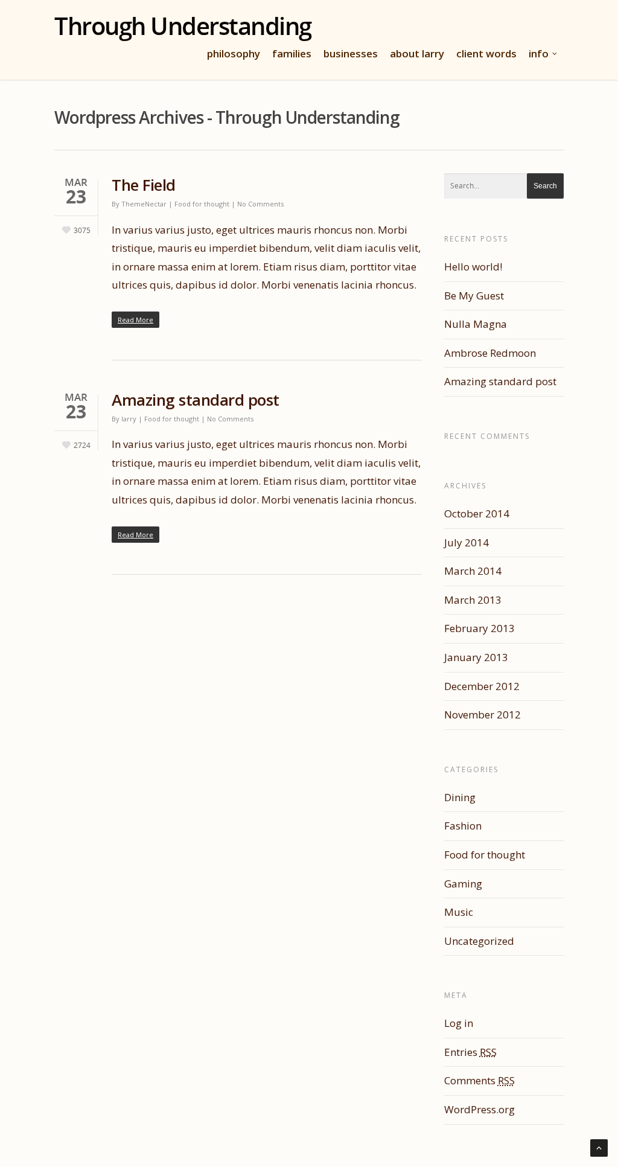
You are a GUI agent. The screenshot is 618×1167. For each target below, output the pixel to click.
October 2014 (476, 513)
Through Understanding (182, 26)
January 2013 (476, 657)
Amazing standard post (195, 400)
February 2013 (479, 628)
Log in (458, 1023)
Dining (460, 797)
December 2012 (482, 686)
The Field (144, 185)
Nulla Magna (475, 324)
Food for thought (201, 203)
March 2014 (473, 571)
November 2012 (482, 714)
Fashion (463, 826)
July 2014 (466, 542)
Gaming (463, 883)
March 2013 (473, 600)
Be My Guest (474, 295)
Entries (470, 1052)
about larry (417, 53)
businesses (350, 53)
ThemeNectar (144, 203)
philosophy (233, 53)
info (539, 53)
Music (458, 912)
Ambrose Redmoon (490, 353)
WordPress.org (479, 1109)
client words (486, 53)
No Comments (260, 203)
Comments (479, 1080)
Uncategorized (479, 941)
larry (128, 418)
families (291, 53)
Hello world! (473, 266)
